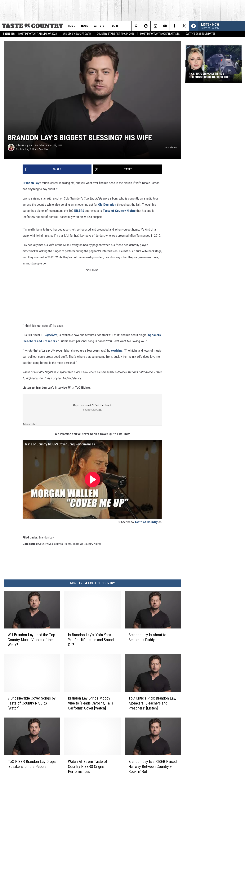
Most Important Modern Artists (160, 33)
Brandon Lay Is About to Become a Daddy (147, 637)
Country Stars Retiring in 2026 (115, 33)
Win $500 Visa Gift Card (77, 33)
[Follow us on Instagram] (155, 26)
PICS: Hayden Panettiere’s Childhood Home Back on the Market (209, 75)
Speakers (51, 335)
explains (116, 350)
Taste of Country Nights (119, 211)
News (84, 25)
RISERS (79, 211)
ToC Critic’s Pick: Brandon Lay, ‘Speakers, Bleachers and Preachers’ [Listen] (152, 703)
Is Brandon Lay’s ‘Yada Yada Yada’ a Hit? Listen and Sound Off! (91, 640)
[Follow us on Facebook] (174, 26)
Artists (99, 25)
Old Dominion (107, 204)
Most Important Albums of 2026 (37, 33)
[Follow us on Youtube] (165, 26)
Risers (67, 543)
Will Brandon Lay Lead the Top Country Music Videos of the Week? (31, 640)
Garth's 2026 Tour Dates (201, 33)
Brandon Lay (31, 183)
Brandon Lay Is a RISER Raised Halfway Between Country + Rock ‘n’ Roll (152, 766)
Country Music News (50, 543)
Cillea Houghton (24, 145)
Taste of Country (146, 522)
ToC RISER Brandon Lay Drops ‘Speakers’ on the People (32, 764)
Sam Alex (43, 149)
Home (71, 25)
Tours (114, 25)
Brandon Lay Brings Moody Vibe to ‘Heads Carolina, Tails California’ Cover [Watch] (90, 703)
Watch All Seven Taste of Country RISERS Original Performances (87, 766)
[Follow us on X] (184, 26)
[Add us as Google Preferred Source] (145, 26)
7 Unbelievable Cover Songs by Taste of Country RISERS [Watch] (32, 703)
